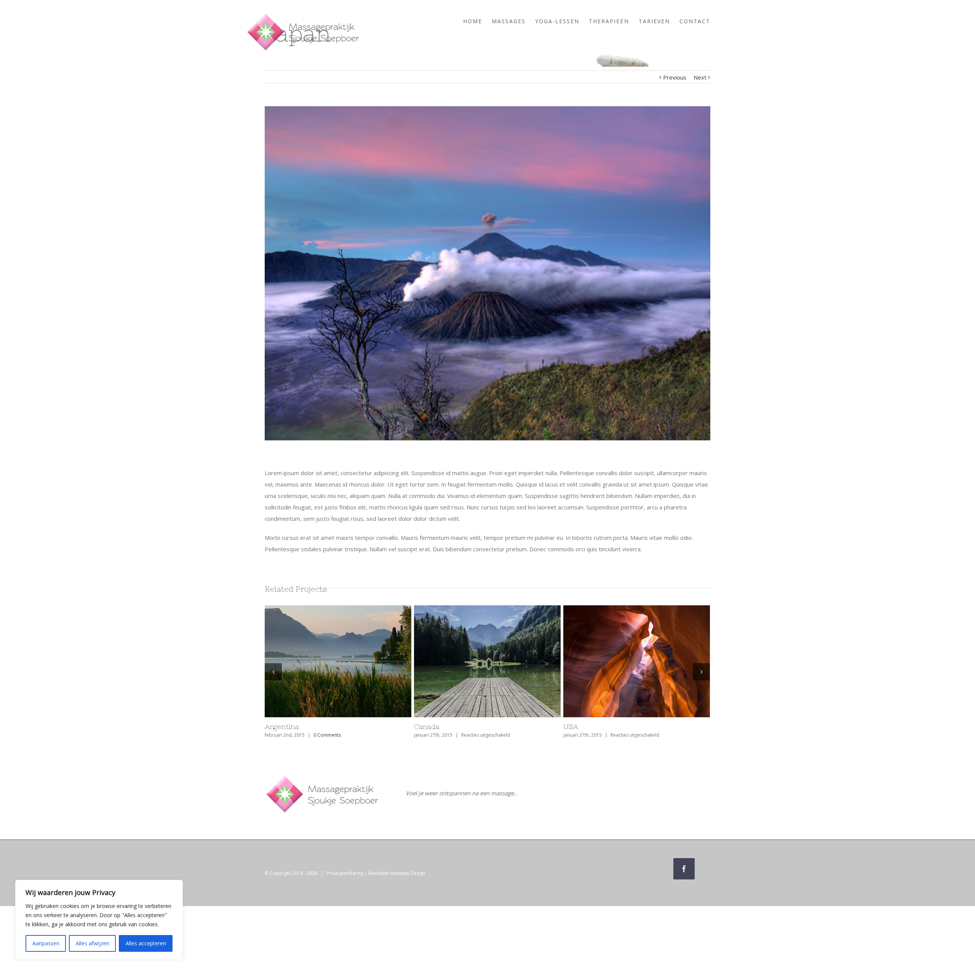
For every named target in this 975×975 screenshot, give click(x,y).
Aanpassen (45, 943)
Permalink (324, 661)
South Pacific (287, 727)
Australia (429, 727)
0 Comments (476, 735)
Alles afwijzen (92, 943)
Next (700, 77)
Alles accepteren (146, 943)
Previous (674, 77)
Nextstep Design (407, 873)
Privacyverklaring (345, 873)
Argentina (580, 727)
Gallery (352, 661)
